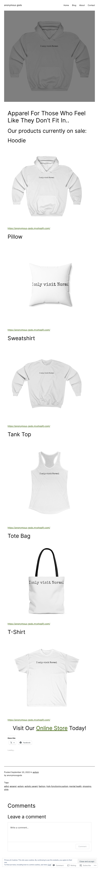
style (6, 789)
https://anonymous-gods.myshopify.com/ (29, 228)
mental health (75, 786)
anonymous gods (13, 5)
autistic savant (31, 786)
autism (36, 772)
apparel (13, 786)
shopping (87, 786)
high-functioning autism (57, 786)
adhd (6, 786)
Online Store (52, 728)
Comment (82, 846)
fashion (42, 786)
